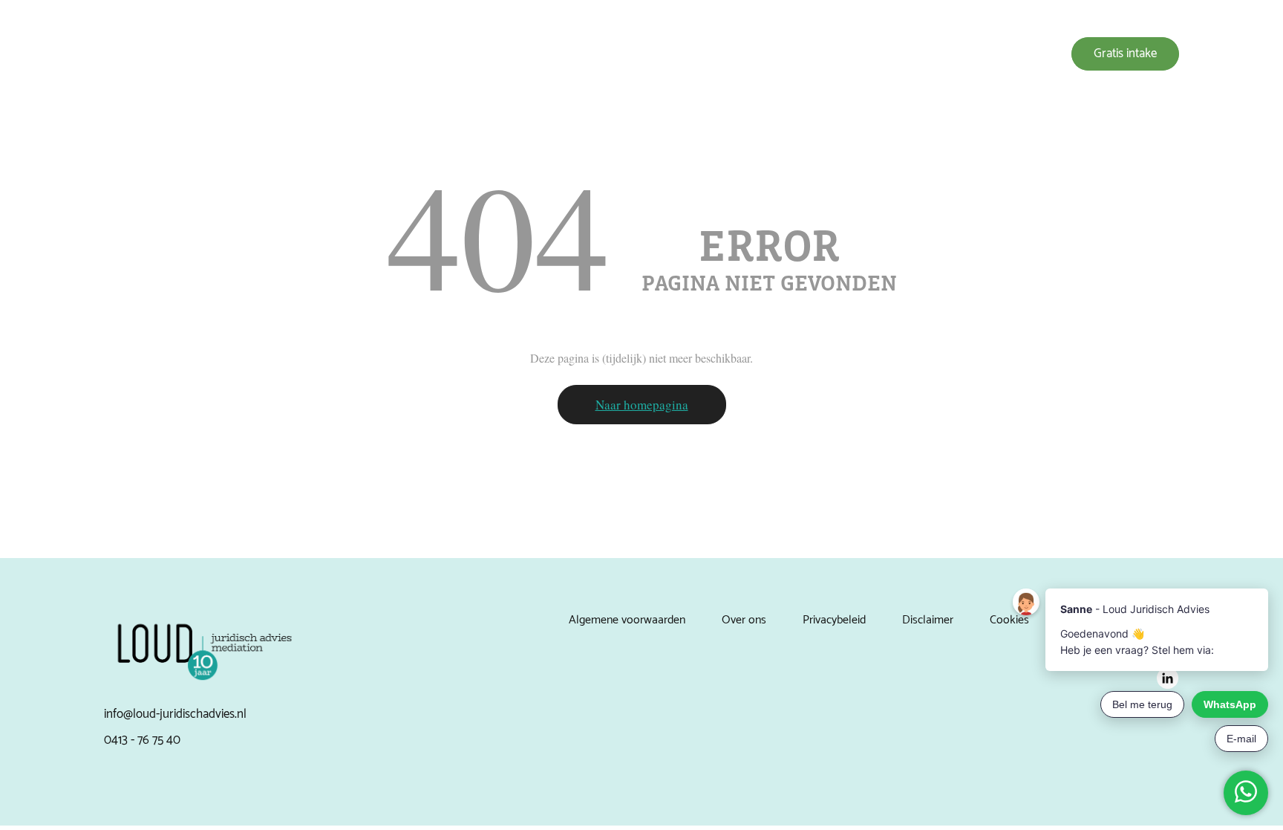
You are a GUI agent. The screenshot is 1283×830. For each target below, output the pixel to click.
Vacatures (985, 54)
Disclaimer (927, 620)
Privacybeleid (834, 620)
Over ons (776, 54)
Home (643, 54)
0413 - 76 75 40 (142, 740)
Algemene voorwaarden (627, 620)
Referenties (850, 54)
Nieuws (919, 54)
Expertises (707, 54)
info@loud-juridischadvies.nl (175, 714)
